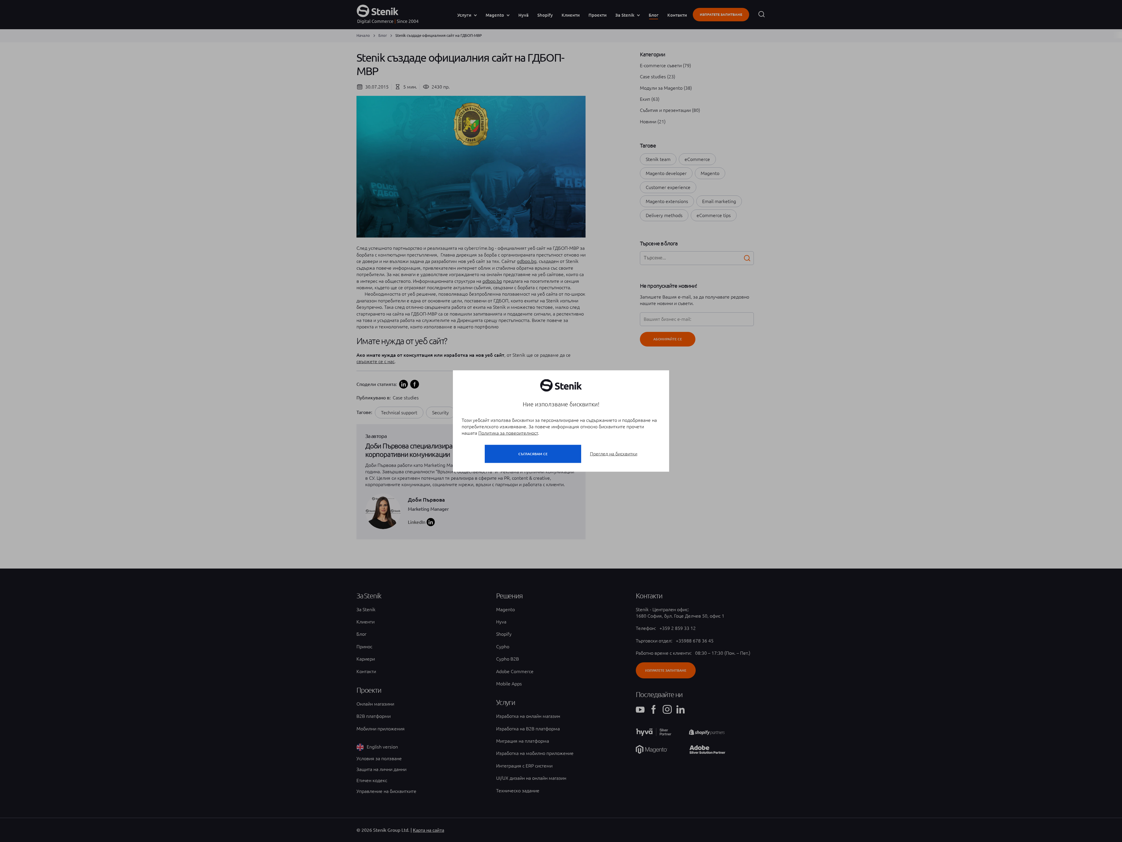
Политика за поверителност (508, 433)
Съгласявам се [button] (533, 454)
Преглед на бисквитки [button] (613, 453)
